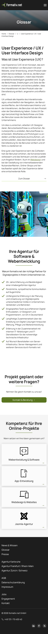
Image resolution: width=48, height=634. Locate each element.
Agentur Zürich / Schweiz (15, 570)
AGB (4, 578)
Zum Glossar (24, 178)
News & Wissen (10, 545)
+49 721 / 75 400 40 (13, 619)
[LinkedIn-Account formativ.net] (33, 626)
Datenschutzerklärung (13, 582)
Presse (5, 554)
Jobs (4, 594)
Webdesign (35, 159)
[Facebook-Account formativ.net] (39, 626)
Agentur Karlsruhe (11, 561)
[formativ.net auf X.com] (45, 626)
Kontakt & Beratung (23, 399)
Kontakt (6, 603)
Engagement (8, 598)
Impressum (7, 586)
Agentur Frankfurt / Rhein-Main (18, 566)
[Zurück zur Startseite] (12, 5)
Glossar (5, 549)
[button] (45, 5)
